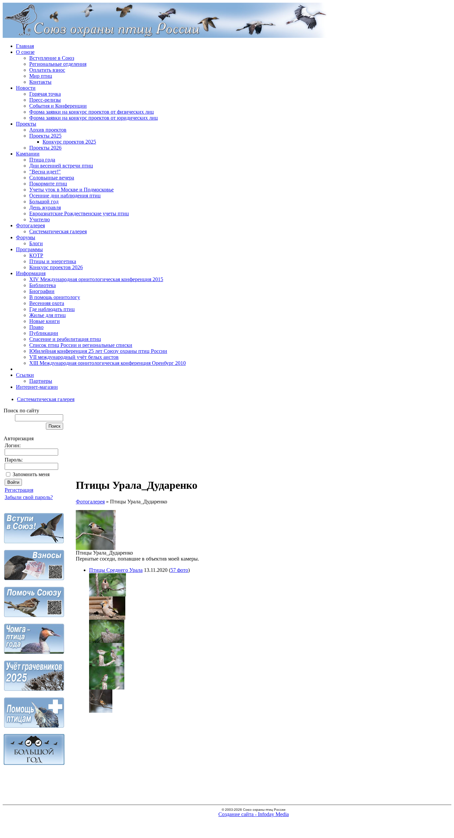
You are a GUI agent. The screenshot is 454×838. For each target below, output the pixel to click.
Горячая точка (45, 94)
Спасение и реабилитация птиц (65, 339)
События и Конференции (58, 106)
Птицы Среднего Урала (116, 570)
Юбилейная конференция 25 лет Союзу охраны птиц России (98, 351)
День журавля (45, 207)
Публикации (43, 333)
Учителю (39, 219)
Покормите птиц (48, 183)
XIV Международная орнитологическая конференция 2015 (96, 279)
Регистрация (19, 490)
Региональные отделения (57, 64)
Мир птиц (40, 76)
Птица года (42, 159)
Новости (26, 88)
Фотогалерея (30, 225)
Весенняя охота (46, 303)
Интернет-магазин (37, 387)
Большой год (43, 201)
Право (36, 327)
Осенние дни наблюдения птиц (65, 195)
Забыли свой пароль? (29, 497)
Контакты (40, 82)
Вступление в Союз (51, 58)
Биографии (42, 291)
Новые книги (44, 321)
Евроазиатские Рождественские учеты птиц (79, 213)
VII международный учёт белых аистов (74, 357)
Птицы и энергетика (52, 261)
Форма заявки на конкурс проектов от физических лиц (91, 112)
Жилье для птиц (47, 315)
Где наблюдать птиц (52, 309)
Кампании (28, 154)
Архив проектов (47, 130)
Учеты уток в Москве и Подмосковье (71, 189)
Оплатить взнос (47, 70)
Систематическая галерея (58, 231)
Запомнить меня (31, 474)
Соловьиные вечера (51, 177)
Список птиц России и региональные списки (80, 345)
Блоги (36, 243)
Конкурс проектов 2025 (69, 142)
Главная (25, 46)
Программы (29, 249)
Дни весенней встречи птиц (61, 165)
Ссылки (25, 375)
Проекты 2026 (45, 148)
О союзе (25, 52)
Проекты (26, 124)
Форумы (25, 237)
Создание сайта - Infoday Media (253, 814)
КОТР (36, 255)
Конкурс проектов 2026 (56, 267)
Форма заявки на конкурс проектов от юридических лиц (93, 118)
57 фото (179, 570)
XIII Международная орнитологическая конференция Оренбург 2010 (107, 363)
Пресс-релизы (45, 100)
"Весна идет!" (45, 171)
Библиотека (42, 285)
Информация (31, 273)
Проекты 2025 (45, 136)
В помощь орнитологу (54, 297)
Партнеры (40, 381)
